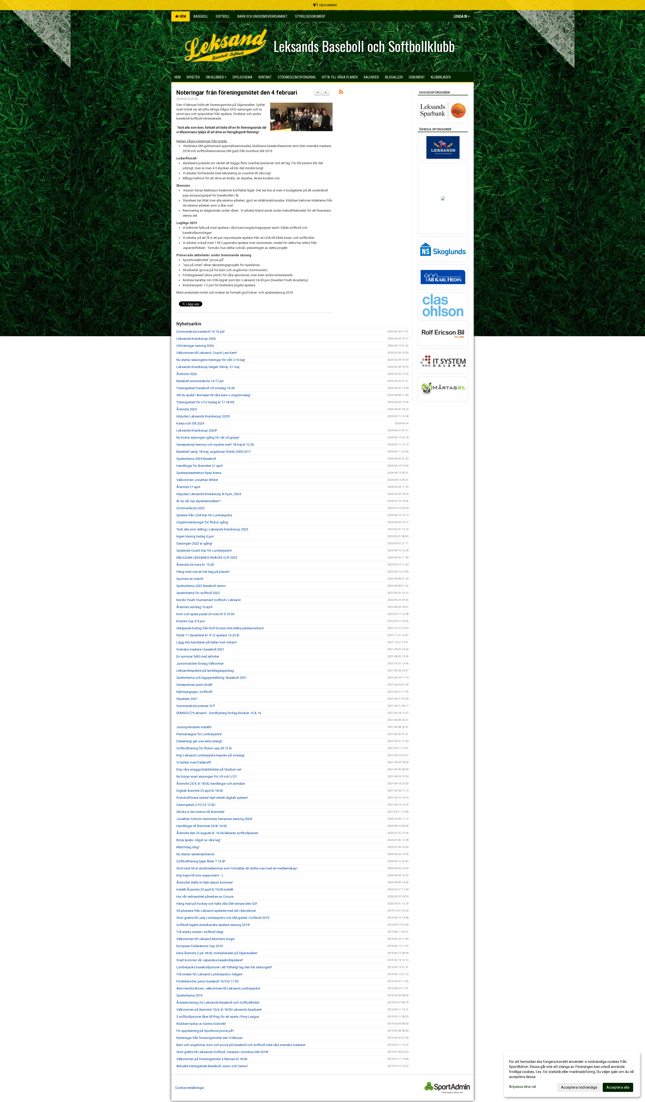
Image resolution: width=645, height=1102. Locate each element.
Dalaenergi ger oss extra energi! (199, 741)
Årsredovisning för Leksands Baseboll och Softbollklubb (218, 1002)
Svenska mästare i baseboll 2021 (200, 649)
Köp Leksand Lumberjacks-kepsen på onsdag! (210, 755)
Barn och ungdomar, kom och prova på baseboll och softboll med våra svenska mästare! (240, 1045)
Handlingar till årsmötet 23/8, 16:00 (201, 826)
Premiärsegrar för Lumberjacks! (199, 734)
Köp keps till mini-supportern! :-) (199, 875)
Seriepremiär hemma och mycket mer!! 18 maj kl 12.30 (215, 444)
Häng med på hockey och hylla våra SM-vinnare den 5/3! (216, 904)
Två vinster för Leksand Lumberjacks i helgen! (209, 974)
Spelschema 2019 (189, 995)
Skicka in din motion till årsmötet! (200, 812)
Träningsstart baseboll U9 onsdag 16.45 (205, 388)
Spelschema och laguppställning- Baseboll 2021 (211, 678)
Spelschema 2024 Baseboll (196, 459)
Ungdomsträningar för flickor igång (202, 522)
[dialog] (572, 1074)
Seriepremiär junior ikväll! (194, 685)
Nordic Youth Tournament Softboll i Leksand (208, 600)
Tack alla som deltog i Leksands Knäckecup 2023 (212, 529)
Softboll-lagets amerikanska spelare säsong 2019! (213, 925)
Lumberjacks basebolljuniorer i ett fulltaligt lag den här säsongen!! (224, 967)
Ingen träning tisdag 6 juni (195, 536)
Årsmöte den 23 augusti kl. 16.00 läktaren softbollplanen (217, 833)
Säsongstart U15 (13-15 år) (195, 805)
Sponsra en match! (190, 579)
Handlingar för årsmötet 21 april (199, 466)
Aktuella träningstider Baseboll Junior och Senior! (212, 1066)
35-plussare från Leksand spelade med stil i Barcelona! (216, 911)
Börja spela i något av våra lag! (198, 840)
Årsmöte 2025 (186, 409)
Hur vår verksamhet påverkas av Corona (205, 896)
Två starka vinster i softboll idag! (199, 932)
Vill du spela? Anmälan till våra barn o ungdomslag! (213, 395)
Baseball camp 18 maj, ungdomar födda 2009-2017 (213, 452)
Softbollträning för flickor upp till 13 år (204, 748)
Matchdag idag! (187, 847)
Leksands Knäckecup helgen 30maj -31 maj (207, 367)
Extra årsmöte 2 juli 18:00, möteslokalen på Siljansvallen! (216, 953)
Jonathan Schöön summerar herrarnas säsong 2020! (214, 819)
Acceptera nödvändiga (579, 1087)
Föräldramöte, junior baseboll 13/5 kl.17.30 (207, 981)
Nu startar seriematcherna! (195, 854)
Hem (182, 16)
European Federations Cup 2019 (199, 946)
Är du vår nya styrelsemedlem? (198, 501)
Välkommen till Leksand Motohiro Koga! (205, 939)
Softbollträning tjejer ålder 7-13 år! (200, 861)
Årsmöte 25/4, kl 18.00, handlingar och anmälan (210, 783)
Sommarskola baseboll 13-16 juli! (200, 331)
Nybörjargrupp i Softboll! (194, 692)
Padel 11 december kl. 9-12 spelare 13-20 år (207, 635)
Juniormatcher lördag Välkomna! (200, 663)
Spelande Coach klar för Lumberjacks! (204, 550)
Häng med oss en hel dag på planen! (203, 572)
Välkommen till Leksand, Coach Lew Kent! (206, 353)
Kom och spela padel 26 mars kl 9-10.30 (205, 614)
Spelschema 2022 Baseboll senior (201, 586)
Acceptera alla (617, 1087)
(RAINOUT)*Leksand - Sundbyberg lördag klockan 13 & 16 (218, 713)
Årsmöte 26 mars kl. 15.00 (195, 565)
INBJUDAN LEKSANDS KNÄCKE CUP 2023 (206, 557)
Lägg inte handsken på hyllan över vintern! (206, 642)
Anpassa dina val (522, 1087)
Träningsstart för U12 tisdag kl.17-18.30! (205, 402)
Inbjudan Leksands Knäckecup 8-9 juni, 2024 (208, 494)
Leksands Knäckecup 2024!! (196, 430)
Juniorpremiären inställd (193, 727)
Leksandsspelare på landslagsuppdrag (205, 670)
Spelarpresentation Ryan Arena (198, 473)
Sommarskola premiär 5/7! (195, 706)
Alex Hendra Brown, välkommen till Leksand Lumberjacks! (218, 988)
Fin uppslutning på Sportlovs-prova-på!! (205, 1031)
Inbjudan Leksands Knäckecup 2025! (203, 416)
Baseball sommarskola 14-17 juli (199, 381)
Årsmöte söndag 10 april (194, 607)
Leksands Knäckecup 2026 (196, 339)
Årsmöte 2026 (186, 374)
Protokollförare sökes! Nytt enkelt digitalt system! (212, 798)
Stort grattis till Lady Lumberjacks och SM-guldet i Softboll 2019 (222, 918)
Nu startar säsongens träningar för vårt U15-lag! (210, 360)
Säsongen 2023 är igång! (194, 543)
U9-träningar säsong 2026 (195, 346)
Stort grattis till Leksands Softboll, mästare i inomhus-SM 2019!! (222, 1052)
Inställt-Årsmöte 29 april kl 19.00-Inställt (204, 889)
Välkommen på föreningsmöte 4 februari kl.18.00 (211, 1059)
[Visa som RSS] (341, 93)
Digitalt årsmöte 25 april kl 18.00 (199, 791)
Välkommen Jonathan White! (197, 480)
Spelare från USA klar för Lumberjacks (204, 515)
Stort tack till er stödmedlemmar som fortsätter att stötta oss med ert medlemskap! (236, 868)
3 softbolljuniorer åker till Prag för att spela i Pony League (217, 1017)
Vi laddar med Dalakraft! (193, 762)
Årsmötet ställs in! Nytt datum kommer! (204, 882)
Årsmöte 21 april (188, 487)
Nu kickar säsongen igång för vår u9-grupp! (207, 437)
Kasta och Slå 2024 (190, 423)
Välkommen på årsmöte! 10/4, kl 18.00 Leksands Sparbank (219, 1009)
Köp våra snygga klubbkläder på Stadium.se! (208, 769)
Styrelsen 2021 (187, 699)
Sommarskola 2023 (190, 508)
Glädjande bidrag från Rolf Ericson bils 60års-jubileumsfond (220, 628)
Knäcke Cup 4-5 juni (190, 621)
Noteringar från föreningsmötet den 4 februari (236, 92)
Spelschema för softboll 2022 (198, 593)
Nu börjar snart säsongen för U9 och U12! (206, 776)
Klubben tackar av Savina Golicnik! (201, 1024)
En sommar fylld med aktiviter (197, 656)
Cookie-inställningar (189, 1088)
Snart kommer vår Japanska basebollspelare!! (209, 960)
